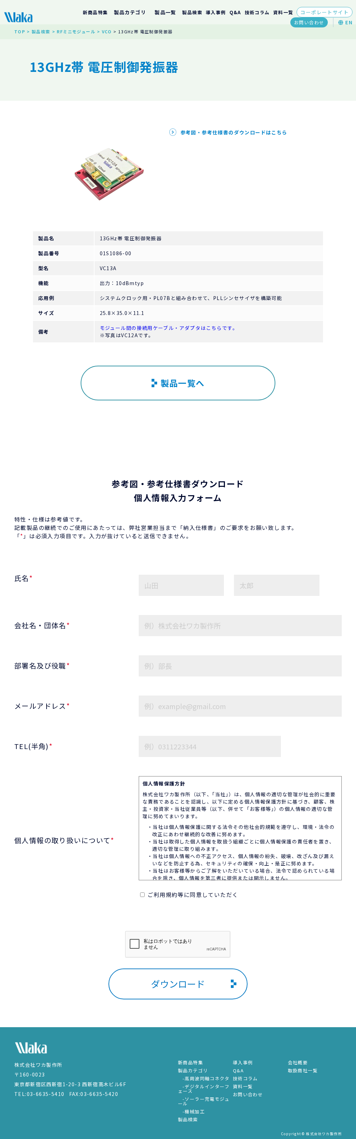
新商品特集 (95, 12)
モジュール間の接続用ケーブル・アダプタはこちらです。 (169, 327)
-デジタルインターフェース (203, 1088)
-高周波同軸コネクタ (206, 1078)
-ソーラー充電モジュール (203, 1101)
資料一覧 (283, 12)
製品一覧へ (183, 383)
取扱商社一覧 (303, 1070)
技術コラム (257, 12)
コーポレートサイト (324, 12)
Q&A (235, 12)
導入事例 (216, 12)
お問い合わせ (309, 22)
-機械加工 (194, 1111)
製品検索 (192, 12)
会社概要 (298, 1062)
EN (348, 22)
